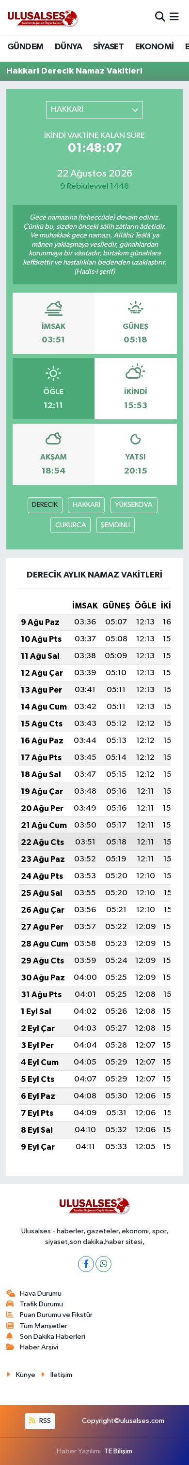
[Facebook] (86, 1264)
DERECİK (45, 504)
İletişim (61, 1374)
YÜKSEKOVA (134, 504)
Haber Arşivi (39, 1347)
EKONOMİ (154, 47)
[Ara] (160, 17)
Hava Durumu (41, 1293)
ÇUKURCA (70, 525)
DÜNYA (68, 47)
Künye (25, 1374)
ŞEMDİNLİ (115, 525)
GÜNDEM (25, 47)
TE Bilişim (118, 1451)
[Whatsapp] (103, 1264)
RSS (44, 1420)
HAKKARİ (86, 504)
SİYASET (108, 47)
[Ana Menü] (174, 17)
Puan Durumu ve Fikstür (56, 1314)
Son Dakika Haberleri (52, 1336)
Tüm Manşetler (43, 1326)
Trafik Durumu (41, 1304)
